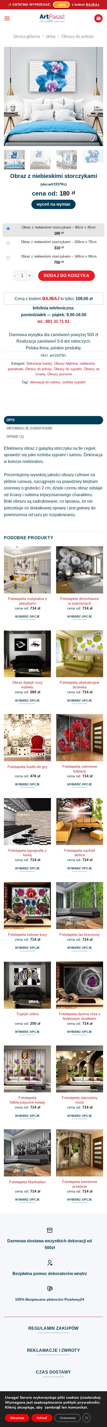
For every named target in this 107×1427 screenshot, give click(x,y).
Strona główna (26, 36)
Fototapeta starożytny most (80, 1100)
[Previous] (12, 96)
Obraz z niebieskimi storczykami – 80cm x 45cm (59, 227)
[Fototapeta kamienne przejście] (79, 1152)
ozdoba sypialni (73, 382)
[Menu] (7, 18)
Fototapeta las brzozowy (79, 935)
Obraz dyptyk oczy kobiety (27, 685)
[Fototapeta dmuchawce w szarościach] (79, 569)
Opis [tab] (10, 420)
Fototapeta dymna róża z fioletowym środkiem (79, 1016)
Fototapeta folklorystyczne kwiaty (27, 1100)
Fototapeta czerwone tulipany (79, 769)
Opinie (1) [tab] (15, 437)
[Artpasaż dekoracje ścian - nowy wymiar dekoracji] (52, 18)
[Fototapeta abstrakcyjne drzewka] (79, 653)
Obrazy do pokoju (77, 36)
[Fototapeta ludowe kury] (27, 905)
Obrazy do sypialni (68, 369)
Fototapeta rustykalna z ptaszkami (27, 601)
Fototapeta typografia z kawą (27, 853)
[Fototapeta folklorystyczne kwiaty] (27, 1068)
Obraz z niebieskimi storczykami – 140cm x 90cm (59, 256)
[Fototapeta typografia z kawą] (27, 821)
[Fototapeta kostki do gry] (27, 737)
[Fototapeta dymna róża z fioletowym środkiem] (79, 984)
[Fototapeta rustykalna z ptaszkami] (27, 569)
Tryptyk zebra (27, 1014)
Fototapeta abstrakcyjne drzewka (79, 685)
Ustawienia (67, 1418)
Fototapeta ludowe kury (27, 935)
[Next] (94, 96)
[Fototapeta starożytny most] (79, 1068)
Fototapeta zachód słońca (79, 853)
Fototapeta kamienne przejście (79, 1184)
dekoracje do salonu (45, 382)
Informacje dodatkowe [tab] (29, 428)
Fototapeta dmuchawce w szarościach (79, 601)
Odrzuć (42, 1418)
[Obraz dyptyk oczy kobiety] (27, 653)
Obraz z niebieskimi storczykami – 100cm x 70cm (59, 242)
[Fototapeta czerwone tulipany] (79, 737)
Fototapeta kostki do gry (27, 767)
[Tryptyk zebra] (27, 984)
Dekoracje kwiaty (39, 363)
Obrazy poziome (59, 374)
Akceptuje (17, 1418)
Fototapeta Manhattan (27, 1182)
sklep (51, 36)
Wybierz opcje (27, 616)
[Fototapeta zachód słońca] (79, 821)
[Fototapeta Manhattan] (27, 1152)
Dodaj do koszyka (67, 275)
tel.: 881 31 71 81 (53, 321)
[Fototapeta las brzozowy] (79, 905)
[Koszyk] (98, 18)
